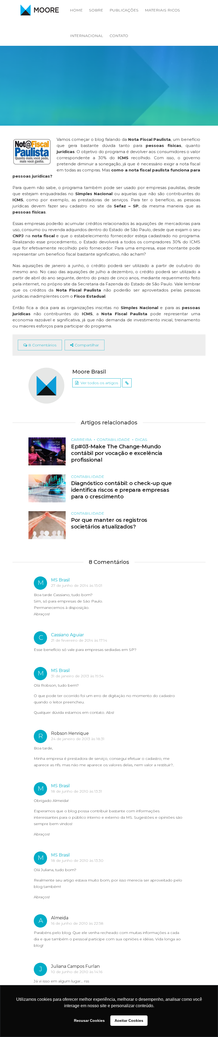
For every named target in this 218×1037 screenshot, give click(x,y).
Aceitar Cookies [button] (129, 1020)
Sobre (96, 10)
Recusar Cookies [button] (89, 1020)
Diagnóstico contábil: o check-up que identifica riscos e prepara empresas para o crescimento (121, 490)
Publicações (124, 10)
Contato (119, 35)
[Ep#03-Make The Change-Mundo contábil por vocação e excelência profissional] (47, 451)
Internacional (86, 35)
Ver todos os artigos (99, 382)
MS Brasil (60, 580)
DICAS (141, 439)
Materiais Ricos (162, 10)
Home (76, 10)
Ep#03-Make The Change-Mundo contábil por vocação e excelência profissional (116, 453)
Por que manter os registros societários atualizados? (109, 523)
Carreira (81, 439)
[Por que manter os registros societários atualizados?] (47, 524)
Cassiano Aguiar (67, 634)
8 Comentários (42, 345)
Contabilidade (113, 439)
